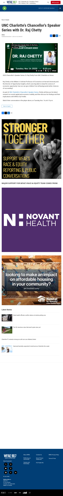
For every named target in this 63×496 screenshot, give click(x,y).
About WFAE (26, 454)
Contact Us (39, 454)
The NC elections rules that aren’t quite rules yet (27, 327)
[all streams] (60, 8)
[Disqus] (31, 384)
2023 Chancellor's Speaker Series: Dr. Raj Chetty (18, 75)
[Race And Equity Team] (31, 149)
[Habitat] (31, 280)
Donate (56, 2)
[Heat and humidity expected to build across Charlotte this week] (7, 348)
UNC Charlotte (42, 75)
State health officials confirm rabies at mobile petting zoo (29, 315)
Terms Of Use (52, 458)
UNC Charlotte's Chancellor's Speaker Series (23, 92)
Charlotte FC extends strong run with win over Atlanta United (19, 339)
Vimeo (51, 75)
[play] (4, 8)
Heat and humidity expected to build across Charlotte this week (31, 346)
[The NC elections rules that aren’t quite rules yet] (7, 329)
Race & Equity (5, 20)
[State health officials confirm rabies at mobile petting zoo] (7, 317)
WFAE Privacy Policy (54, 454)
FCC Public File (39, 462)
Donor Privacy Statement (39, 458)
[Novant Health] (31, 220)
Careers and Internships (26, 463)
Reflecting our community (27, 458)
